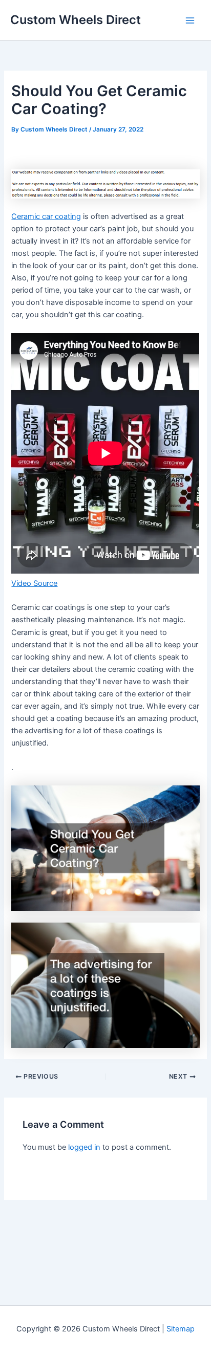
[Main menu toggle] (190, 20)
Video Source (34, 583)
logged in (84, 1147)
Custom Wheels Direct (75, 19)
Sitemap (180, 1328)
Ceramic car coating (46, 216)
